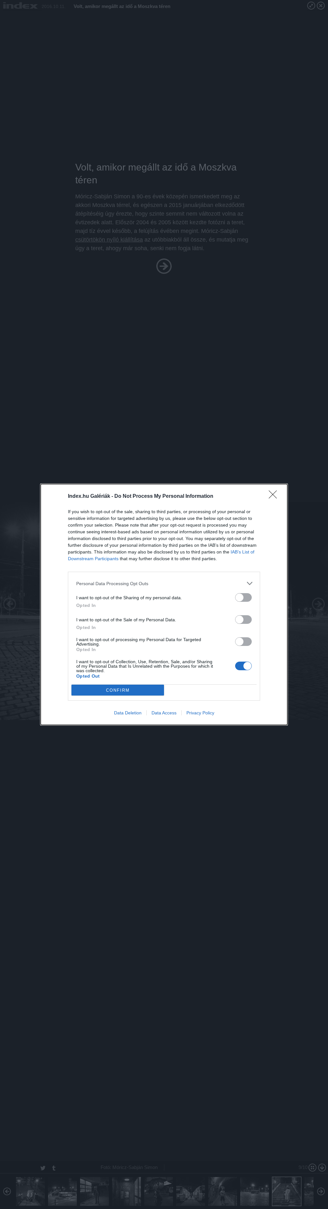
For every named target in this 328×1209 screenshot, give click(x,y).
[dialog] (164, 604)
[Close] (275, 496)
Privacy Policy (200, 712)
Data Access (164, 712)
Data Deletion (128, 712)
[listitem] (164, 583)
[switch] (243, 597)
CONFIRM (118, 690)
